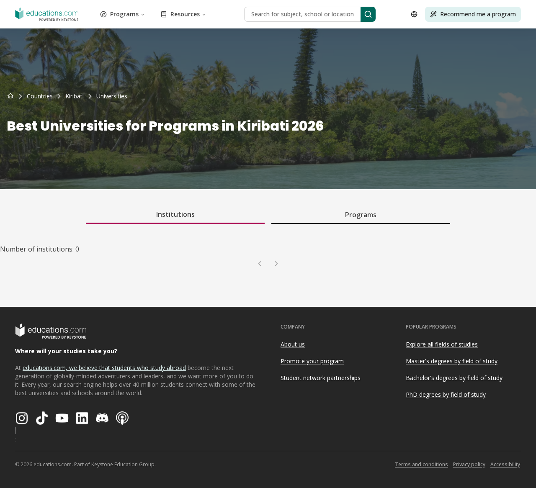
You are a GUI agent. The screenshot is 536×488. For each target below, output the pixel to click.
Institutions (175, 214)
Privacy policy (469, 464)
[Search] (368, 14)
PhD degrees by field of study (446, 394)
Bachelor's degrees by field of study (454, 378)
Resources (185, 14)
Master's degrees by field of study (451, 361)
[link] (111, 96)
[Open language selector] (414, 14)
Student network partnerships (321, 378)
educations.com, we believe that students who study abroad (104, 368)
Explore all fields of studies (442, 344)
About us (293, 344)
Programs (124, 14)
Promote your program (312, 361)
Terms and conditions (421, 464)
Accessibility (505, 464)
